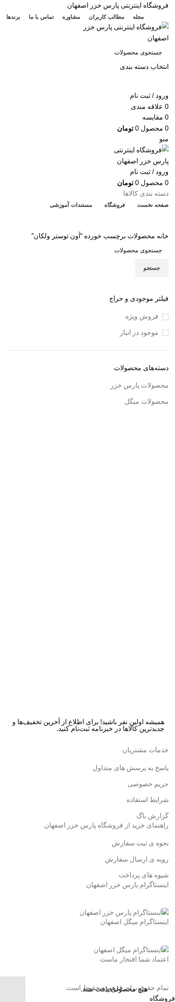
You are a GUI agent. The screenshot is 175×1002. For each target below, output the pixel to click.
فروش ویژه (141, 316)
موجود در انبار (139, 332)
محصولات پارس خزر (139, 385)
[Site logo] (115, 32)
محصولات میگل (146, 401)
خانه (162, 236)
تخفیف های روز (84, 220)
